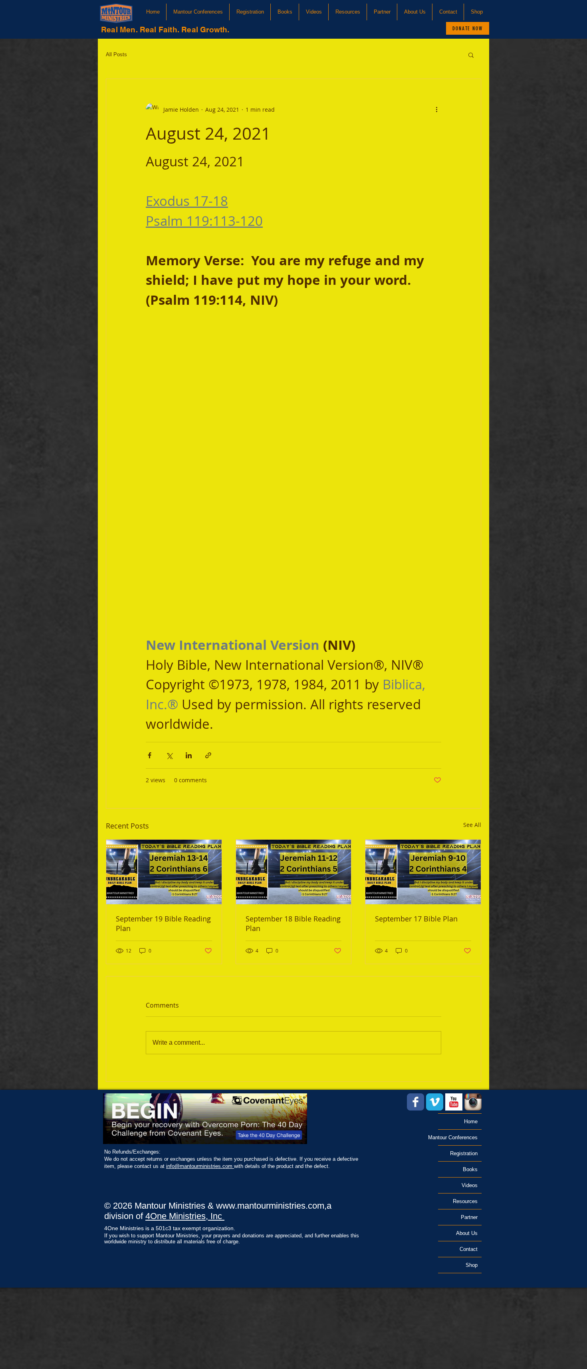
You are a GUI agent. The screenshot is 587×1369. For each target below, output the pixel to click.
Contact (469, 1249)
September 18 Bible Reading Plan (293, 923)
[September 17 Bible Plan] (423, 872)
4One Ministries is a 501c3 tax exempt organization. (169, 1228)
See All (472, 825)
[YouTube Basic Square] (453, 1102)
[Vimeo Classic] (434, 1102)
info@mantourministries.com (200, 1166)
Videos (470, 1185)
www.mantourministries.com (270, 1206)
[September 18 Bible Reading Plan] (293, 872)
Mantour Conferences (458, 1137)
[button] (198, 12)
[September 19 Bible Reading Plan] (164, 872)
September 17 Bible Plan (416, 918)
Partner (469, 1217)
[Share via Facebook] (149, 755)
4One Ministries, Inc (184, 1216)
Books (470, 1169)
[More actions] (436, 109)
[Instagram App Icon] (473, 1102)
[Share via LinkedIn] (188, 755)
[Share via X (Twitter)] (169, 755)
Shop (472, 1265)
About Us (467, 1233)
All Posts (116, 54)
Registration (464, 1153)
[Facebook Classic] (415, 1102)
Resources (465, 1201)
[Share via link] (208, 755)
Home (471, 1121)
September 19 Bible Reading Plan (163, 923)
